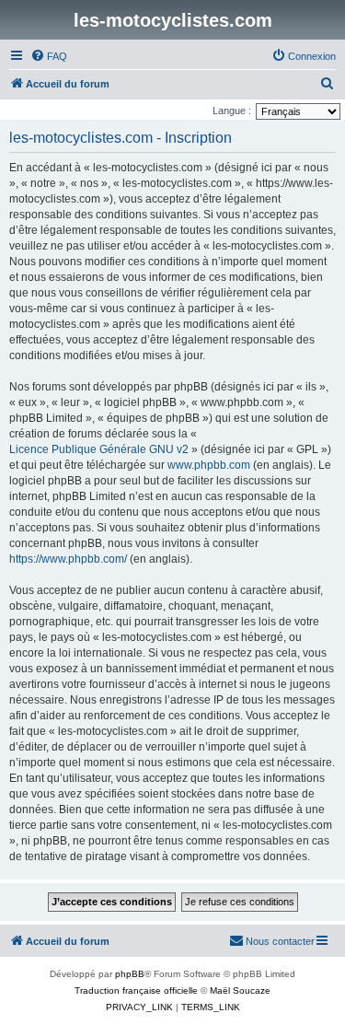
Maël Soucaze (240, 990)
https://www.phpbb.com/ (68, 559)
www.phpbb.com (208, 465)
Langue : (232, 110)
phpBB (129, 974)
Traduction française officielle (136, 990)
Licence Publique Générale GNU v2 (99, 449)
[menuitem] (48, 56)
